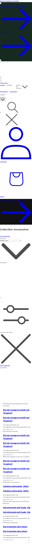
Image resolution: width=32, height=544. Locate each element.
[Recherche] (16, 113)
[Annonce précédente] (0, 3)
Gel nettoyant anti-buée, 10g (16, 507)
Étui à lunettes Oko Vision (15, 526)
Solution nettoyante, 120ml (16, 486)
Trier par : (3, 238)
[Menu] (1, 79)
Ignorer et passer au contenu (9, 1)
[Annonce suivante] (0, 60)
